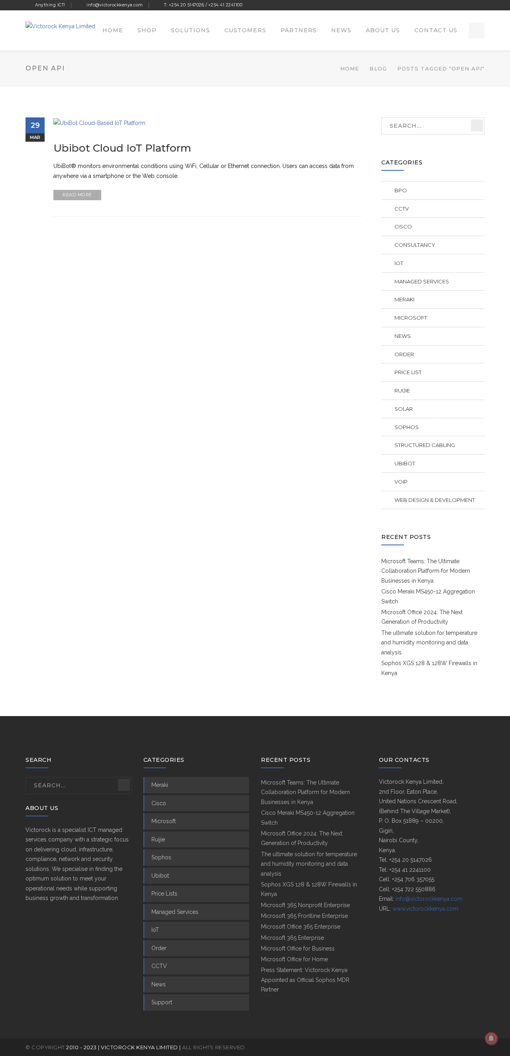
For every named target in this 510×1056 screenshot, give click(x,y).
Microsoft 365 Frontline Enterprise (304, 916)
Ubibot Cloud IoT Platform (122, 148)
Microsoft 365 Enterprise (292, 938)
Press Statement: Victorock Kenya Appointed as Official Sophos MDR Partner (305, 980)
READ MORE (77, 194)
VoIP (401, 481)
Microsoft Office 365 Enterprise (300, 926)
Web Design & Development (434, 500)
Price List (408, 372)
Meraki (404, 299)
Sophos (406, 427)
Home (349, 68)
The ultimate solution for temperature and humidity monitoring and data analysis (429, 643)
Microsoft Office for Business (298, 948)
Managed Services (421, 281)
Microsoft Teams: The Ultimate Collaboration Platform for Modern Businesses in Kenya (425, 571)
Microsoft (410, 317)
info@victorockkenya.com (429, 899)
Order (404, 354)
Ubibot (404, 463)
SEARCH (477, 125)
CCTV (401, 208)
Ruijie (402, 390)
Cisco (403, 226)
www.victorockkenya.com (425, 909)
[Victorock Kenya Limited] (60, 26)
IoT (398, 263)
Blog (378, 68)
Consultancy (414, 245)
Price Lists (164, 893)
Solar (403, 409)
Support (161, 1002)
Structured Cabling (424, 445)
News (402, 336)
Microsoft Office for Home (294, 959)
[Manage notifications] (491, 1038)
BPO (400, 190)
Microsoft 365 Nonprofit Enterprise (305, 905)
